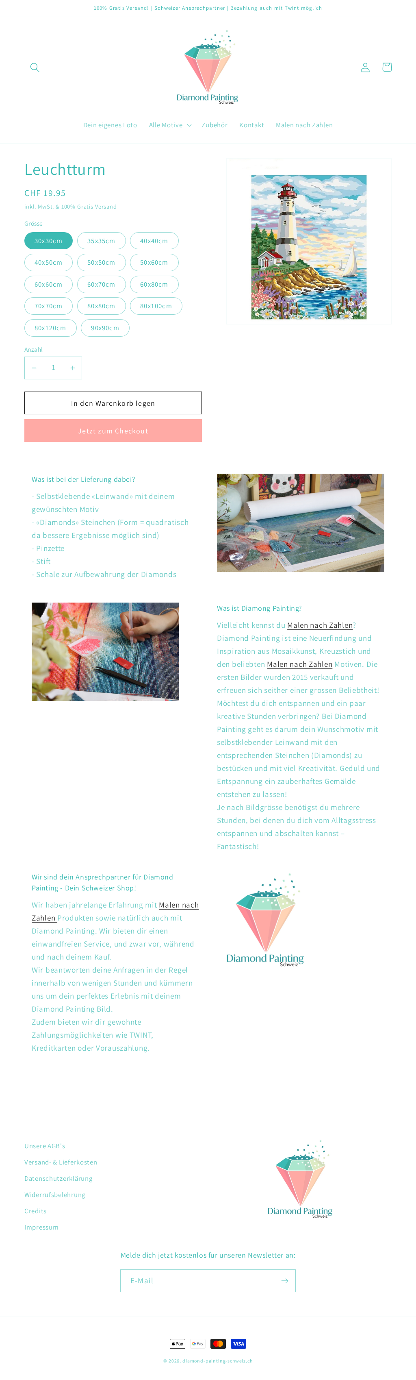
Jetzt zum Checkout (113, 430)
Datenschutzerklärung (58, 1178)
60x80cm (154, 284)
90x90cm (105, 327)
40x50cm (49, 262)
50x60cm (154, 262)
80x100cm (156, 305)
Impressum (41, 1227)
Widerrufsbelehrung (54, 1194)
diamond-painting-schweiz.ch (217, 1361)
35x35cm (101, 240)
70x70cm (49, 305)
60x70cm (101, 284)
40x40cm (154, 240)
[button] (35, 67)
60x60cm (49, 284)
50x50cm (101, 262)
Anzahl (33, 349)
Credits (35, 1210)
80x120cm (51, 327)
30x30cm (49, 240)
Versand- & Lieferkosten (61, 1162)
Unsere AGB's (44, 1145)
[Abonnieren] (284, 1280)
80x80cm (101, 305)
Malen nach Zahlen (320, 625)
